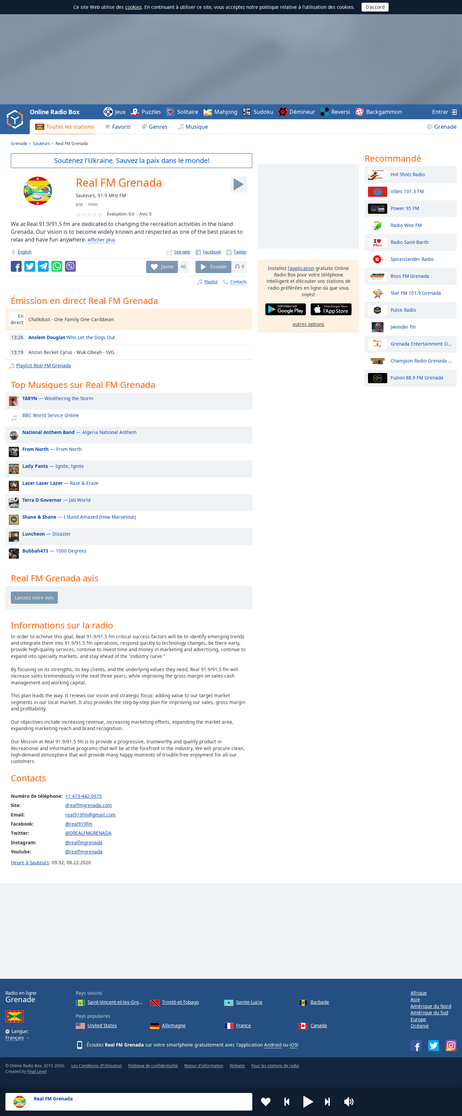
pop (79, 204)
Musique (197, 126)
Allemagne (174, 1025)
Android (272, 1044)
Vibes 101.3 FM (407, 191)
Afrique (419, 993)
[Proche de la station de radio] (330, 1102)
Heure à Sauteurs (30, 862)
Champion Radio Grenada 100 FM (422, 360)
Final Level (37, 1071)
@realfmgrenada (83, 842)
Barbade (319, 1002)
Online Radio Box (54, 112)
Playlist (210, 282)
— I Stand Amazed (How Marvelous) (79, 517)
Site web (182, 252)
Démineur (302, 112)
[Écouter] (239, 184)
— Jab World (56, 500)
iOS (293, 1044)
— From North (52, 449)
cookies (133, 7)
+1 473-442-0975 (83, 796)
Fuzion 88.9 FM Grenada (417, 377)
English (24, 252)
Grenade (445, 126)
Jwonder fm (403, 326)
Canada (318, 1025)
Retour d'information (203, 1066)
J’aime (167, 266)
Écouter (218, 266)
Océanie (420, 1025)
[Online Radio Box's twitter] (433, 1045)
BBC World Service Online (50, 415)
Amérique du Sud (429, 1012)
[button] (308, 1102)
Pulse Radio (403, 309)
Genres (158, 126)
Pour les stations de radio (275, 1066)
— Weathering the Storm (57, 398)
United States (102, 1025)
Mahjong (225, 112)
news (93, 204)
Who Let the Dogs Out (71, 337)
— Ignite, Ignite (53, 466)
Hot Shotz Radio (408, 174)
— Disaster (46, 534)
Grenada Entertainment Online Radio (422, 343)
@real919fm (78, 824)
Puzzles (151, 112)
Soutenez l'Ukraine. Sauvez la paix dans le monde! (131, 160)
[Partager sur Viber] (70, 266)
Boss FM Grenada (410, 275)
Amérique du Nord (431, 1006)
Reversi (340, 112)
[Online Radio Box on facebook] (416, 1045)
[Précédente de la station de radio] (287, 1102)
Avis (143, 214)
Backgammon (384, 112)
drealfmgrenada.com (88, 805)
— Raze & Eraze (60, 483)
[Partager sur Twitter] (29, 266)
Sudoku (263, 112)
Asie (415, 999)
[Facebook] (208, 252)
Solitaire (187, 112)
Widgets (237, 1066)
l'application (301, 268)
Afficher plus (101, 239)
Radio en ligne (21, 997)
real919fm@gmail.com (90, 814)
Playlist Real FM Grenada (43, 365)
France (243, 1025)
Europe (418, 1019)
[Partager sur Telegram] (43, 266)
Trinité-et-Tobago (180, 1002)
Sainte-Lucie (249, 1002)
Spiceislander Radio (412, 258)
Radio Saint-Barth (410, 242)
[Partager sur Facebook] (16, 266)
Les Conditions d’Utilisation (96, 1066)
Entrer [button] (440, 112)
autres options (308, 324)
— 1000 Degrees (54, 550)
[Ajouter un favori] (266, 1102)
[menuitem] (64, 126)
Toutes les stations (70, 126)
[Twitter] (236, 252)
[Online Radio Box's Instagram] (451, 1045)
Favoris (121, 126)
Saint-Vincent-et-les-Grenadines (116, 1002)
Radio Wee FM (406, 225)
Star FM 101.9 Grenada (416, 292)
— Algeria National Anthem (79, 432)
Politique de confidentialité (153, 1066)
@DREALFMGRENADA (88, 833)
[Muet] (351, 1102)
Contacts (238, 282)
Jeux (120, 112)
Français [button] (14, 1038)
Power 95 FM (405, 208)
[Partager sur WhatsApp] (56, 266)
